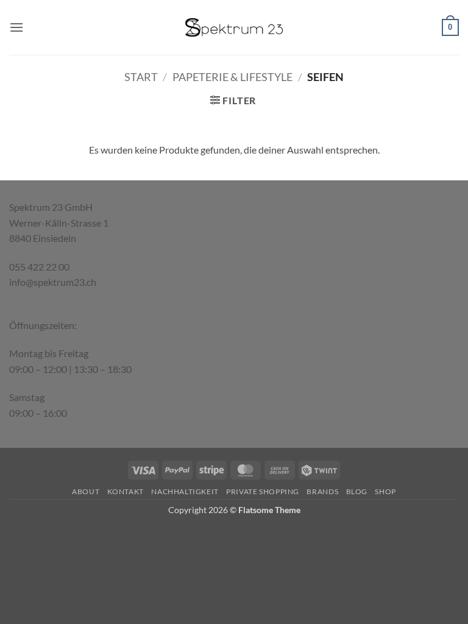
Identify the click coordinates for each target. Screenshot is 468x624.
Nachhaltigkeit (185, 491)
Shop (385, 491)
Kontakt (125, 491)
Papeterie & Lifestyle (232, 76)
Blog (356, 491)
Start (141, 76)
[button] (16, 27)
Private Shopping (262, 491)
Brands (322, 491)
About (85, 491)
